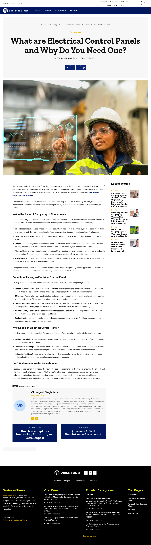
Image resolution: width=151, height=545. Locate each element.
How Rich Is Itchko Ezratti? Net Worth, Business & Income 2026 (119, 246)
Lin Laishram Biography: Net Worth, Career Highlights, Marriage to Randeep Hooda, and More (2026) (119, 199)
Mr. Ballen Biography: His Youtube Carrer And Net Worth (119, 232)
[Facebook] (141, 2)
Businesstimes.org (89, 536)
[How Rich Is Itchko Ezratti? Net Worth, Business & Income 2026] (134, 243)
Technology (52, 25)
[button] (147, 10)
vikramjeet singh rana (67, 58)
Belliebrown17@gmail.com (15, 520)
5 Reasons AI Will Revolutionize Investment (83, 432)
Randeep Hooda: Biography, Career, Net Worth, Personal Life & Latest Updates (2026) (119, 217)
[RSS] (141, 5)
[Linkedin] (144, 2)
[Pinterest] (78, 67)
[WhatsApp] (83, 67)
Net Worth (115, 191)
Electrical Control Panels (27, 386)
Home (43, 25)
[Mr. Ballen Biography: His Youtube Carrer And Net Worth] (134, 230)
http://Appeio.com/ (37, 396)
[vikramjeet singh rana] (21, 406)
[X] (72, 67)
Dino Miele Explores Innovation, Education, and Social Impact (35, 434)
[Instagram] (32, 418)
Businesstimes (9, 495)
